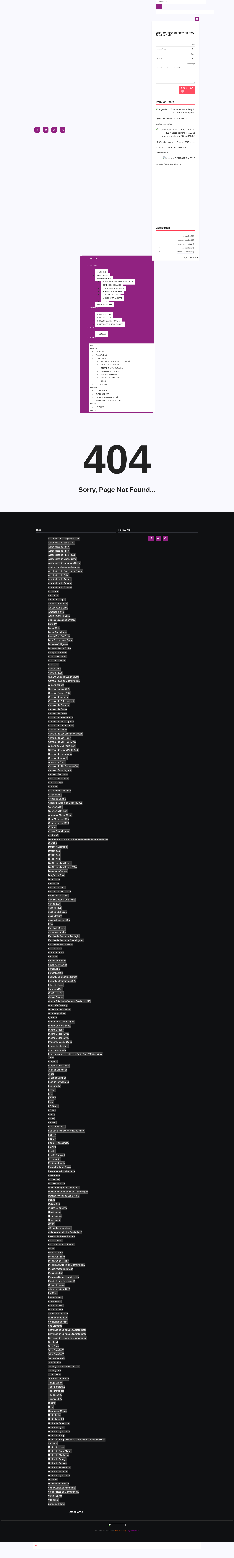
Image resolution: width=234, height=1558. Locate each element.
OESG (103, 381)
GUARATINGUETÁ (103, 358)
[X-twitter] (63, 130)
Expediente (76, 1512)
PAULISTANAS (101, 355)
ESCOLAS (93, 348)
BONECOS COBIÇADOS (110, 365)
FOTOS (93, 404)
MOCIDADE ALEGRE (109, 375)
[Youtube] (46, 130)
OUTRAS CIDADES (103, 384)
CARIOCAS (100, 352)
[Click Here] (197, 19)
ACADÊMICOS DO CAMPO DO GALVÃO (116, 362)
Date (193, 45)
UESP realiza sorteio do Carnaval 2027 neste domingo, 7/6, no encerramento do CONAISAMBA (175, 147)
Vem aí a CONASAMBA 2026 (168, 164)
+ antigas (100, 407)
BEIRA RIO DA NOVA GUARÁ (112, 368)
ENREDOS (94, 387)
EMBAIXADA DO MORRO (110, 371)
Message (191, 64)
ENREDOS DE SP (102, 394)
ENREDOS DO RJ (102, 391)
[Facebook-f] (37, 130)
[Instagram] (54, 130)
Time (193, 54)
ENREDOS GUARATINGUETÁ (107, 397)
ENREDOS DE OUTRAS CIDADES (108, 401)
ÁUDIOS (93, 410)
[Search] (159, 6)
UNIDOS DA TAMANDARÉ (111, 378)
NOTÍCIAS (93, 345)
